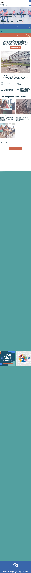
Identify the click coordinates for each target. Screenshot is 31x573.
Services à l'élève (15, 26)
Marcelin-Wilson (4, 6)
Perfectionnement (3, 138)
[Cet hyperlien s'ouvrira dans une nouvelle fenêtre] (3, 2)
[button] (30, 5)
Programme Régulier (3, 115)
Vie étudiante (15, 30)
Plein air (17, 115)
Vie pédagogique (15, 35)
